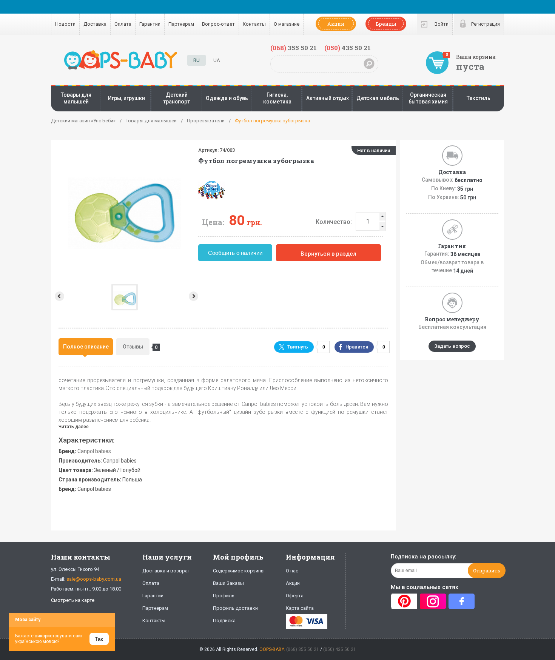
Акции (335, 23)
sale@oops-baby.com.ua (93, 579)
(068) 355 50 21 (302, 649)
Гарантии (149, 24)
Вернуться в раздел (328, 253)
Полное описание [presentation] (86, 347)
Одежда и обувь (227, 98)
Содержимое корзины (239, 571)
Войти (442, 24)
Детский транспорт (176, 98)
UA (216, 60)
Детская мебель (377, 98)
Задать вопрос (452, 346)
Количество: (334, 221)
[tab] (86, 346)
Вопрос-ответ (218, 24)
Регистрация (485, 24)
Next (194, 296)
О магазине (286, 24)
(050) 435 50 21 (339, 649)
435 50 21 (347, 47)
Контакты (254, 24)
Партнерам (181, 24)
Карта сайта (300, 608)
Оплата (122, 24)
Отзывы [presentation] (136, 347)
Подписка (224, 620)
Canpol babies (94, 451)
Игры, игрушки (126, 98)
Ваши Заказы (228, 583)
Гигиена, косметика (277, 98)
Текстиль (478, 98)
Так (99, 639)
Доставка (94, 24)
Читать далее (74, 426)
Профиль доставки (235, 608)
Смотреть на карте (72, 600)
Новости (65, 24)
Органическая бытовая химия (428, 98)
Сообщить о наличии (235, 253)
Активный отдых (327, 98)
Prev (58, 296)
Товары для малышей (76, 98)
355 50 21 (293, 47)
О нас (292, 571)
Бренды (386, 23)
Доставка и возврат (166, 571)
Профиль (223, 595)
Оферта (295, 595)
